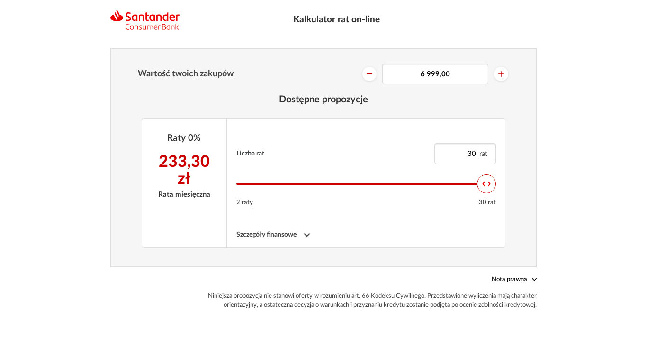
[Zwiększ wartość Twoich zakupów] (501, 74)
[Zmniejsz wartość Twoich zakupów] (369, 74)
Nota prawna (509, 279)
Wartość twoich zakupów (186, 74)
